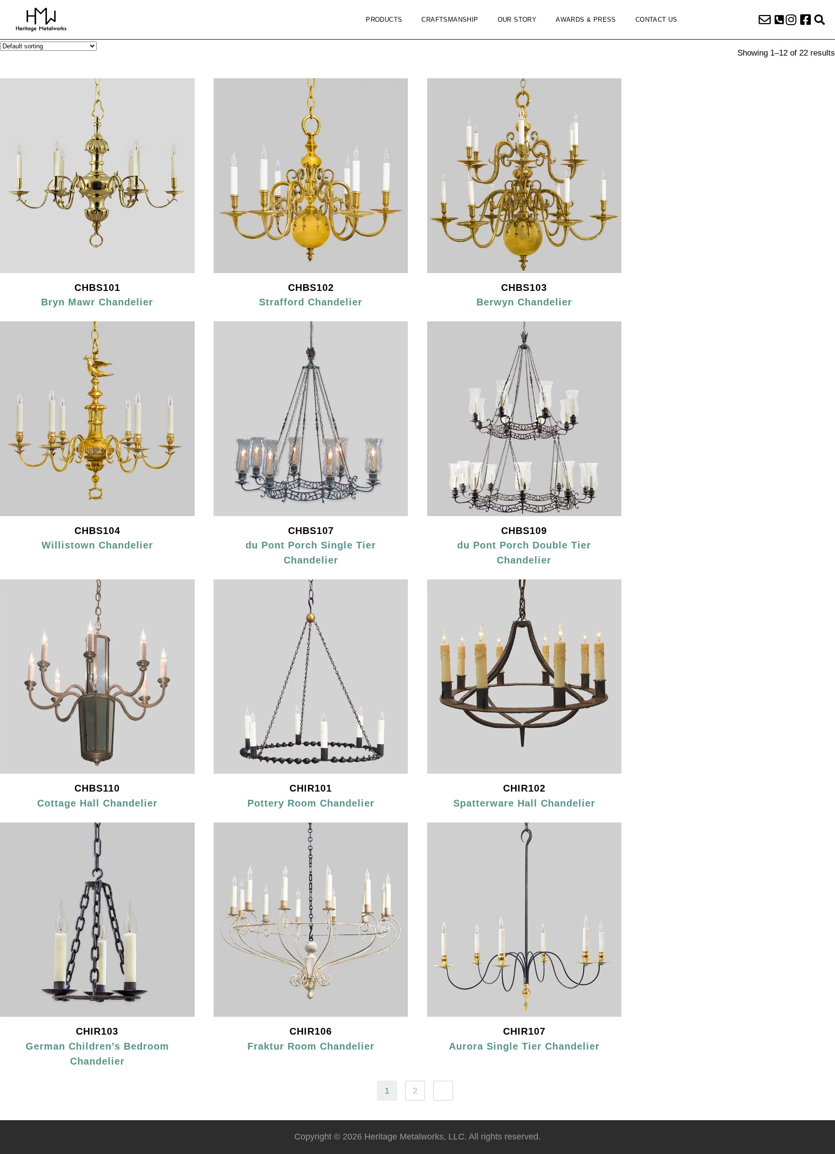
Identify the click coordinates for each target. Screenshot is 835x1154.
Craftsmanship (449, 19)
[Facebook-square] (805, 20)
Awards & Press (586, 19)
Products (384, 19)
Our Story (517, 19)
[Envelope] (764, 20)
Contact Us (656, 19)
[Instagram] (791, 20)
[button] (779, 19)
